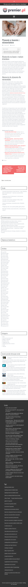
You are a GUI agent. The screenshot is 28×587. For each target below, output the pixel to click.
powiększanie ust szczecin (10, 539)
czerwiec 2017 (5, 326)
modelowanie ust (8, 525)
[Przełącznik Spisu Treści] (17, 49)
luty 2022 (4, 277)
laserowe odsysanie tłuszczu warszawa (13, 512)
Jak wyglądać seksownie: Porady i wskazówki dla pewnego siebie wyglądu (8, 169)
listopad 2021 (5, 281)
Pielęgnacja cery (5, 342)
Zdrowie (4, 160)
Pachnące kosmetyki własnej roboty (13, 446)
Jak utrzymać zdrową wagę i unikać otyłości (16, 390)
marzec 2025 (5, 255)
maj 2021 (4, 290)
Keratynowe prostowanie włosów (12, 509)
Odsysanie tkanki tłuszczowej (11, 536)
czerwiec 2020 (5, 306)
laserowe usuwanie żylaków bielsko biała (13, 523)
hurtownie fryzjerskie (9, 506)
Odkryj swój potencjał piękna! (12, 441)
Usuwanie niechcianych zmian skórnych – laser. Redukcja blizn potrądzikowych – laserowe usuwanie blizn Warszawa (14, 193)
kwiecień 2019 (5, 317)
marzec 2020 (5, 311)
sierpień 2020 (5, 303)
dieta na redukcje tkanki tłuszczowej (12, 495)
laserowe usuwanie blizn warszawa (12, 514)
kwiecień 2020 (5, 309)
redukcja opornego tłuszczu (11, 545)
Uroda (3, 345)
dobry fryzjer (7, 498)
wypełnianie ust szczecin (10, 564)
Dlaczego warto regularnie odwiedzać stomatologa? (13, 226)
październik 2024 (6, 260)
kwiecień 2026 (5, 253)
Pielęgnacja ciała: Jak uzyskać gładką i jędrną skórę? (13, 206)
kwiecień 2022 (5, 274)
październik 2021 (6, 283)
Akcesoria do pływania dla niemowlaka (11, 52)
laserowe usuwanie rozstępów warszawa (13, 520)
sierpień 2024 (5, 263)
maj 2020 (4, 308)
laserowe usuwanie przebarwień (11, 517)
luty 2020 (4, 312)
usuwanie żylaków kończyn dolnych (12, 559)
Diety (3, 336)
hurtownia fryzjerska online (10, 503)
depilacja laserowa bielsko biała (11, 492)
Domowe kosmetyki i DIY (7, 338)
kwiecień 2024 (5, 266)
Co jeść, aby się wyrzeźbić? (11, 407)
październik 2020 (6, 300)
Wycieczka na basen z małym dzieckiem (11, 51)
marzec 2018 (5, 323)
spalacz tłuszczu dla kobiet (10, 553)
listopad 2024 (5, 259)
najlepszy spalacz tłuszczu (10, 528)
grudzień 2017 (5, 324)
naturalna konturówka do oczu (11, 531)
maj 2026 (4, 252)
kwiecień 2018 (5, 321)
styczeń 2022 (5, 278)
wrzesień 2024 (5, 262)
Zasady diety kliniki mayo (10, 131)
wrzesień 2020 (5, 302)
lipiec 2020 (4, 305)
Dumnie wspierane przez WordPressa (10, 582)
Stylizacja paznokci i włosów (8, 343)
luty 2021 (4, 295)
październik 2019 (6, 315)
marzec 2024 (5, 268)
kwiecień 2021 (5, 292)
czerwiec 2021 (5, 289)
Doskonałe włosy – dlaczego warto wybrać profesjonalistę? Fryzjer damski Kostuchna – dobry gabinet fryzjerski (15, 422)
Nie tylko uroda (5, 340)
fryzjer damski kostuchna (16, 498)
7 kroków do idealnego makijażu (12, 438)
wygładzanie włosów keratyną (11, 561)
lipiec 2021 (4, 287)
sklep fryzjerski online (9, 550)
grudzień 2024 (5, 258)
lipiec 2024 (4, 265)
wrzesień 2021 (5, 284)
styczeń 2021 (5, 296)
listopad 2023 (5, 271)
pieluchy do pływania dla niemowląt (17, 93)
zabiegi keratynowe (9, 570)
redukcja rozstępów (9, 547)
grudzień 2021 (5, 280)
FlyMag (24, 582)
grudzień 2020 (5, 297)
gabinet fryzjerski (8, 501)
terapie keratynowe (9, 556)
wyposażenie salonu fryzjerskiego (12, 567)
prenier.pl (13, 45)
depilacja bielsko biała (9, 487)
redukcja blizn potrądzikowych (11, 542)
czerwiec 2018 (5, 318)
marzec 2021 (5, 293)
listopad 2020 (5, 299)
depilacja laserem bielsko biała (11, 490)
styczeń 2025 (5, 256)
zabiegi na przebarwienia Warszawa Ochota (12, 573)
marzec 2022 (5, 275)
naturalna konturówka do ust (11, 534)
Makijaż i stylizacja (6, 339)
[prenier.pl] (14, 10)
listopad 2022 (5, 272)
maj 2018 (4, 320)
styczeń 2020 (5, 314)
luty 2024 (4, 269)
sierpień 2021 (5, 286)
